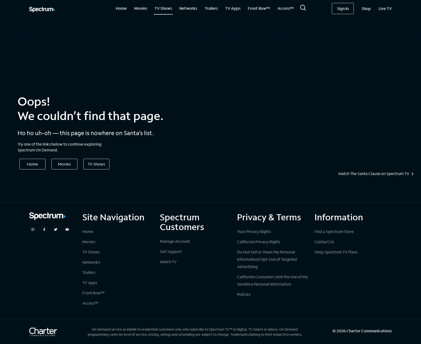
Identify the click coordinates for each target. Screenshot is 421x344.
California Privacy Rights (258, 241)
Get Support (171, 251)
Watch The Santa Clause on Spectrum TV (373, 173)
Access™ (285, 8)
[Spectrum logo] (42, 10)
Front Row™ (259, 8)
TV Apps (232, 8)
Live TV (385, 8)
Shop (366, 8)
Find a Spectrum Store (334, 231)
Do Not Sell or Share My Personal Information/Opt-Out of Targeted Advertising (267, 259)
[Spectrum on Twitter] (55, 229)
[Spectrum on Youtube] (67, 229)
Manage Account (175, 241)
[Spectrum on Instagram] (32, 229)
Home (121, 8)
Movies (140, 8)
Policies (243, 294)
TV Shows (163, 8)
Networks (188, 8)
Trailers (211, 8)
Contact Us (324, 241)
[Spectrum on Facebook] (44, 229)
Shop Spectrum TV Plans (336, 251)
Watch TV (168, 261)
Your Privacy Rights (254, 231)
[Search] (303, 9)
